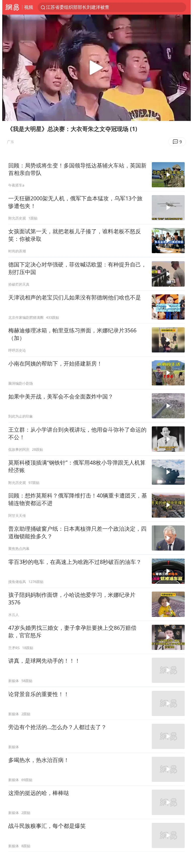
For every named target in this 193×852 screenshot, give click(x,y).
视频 (28, 7)
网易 (12, 7)
